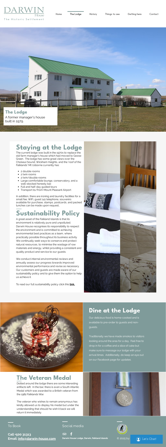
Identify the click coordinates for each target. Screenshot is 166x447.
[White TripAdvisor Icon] (64, 434)
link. (72, 284)
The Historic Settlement (24, 19)
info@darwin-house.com (37, 439)
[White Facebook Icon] (71, 434)
